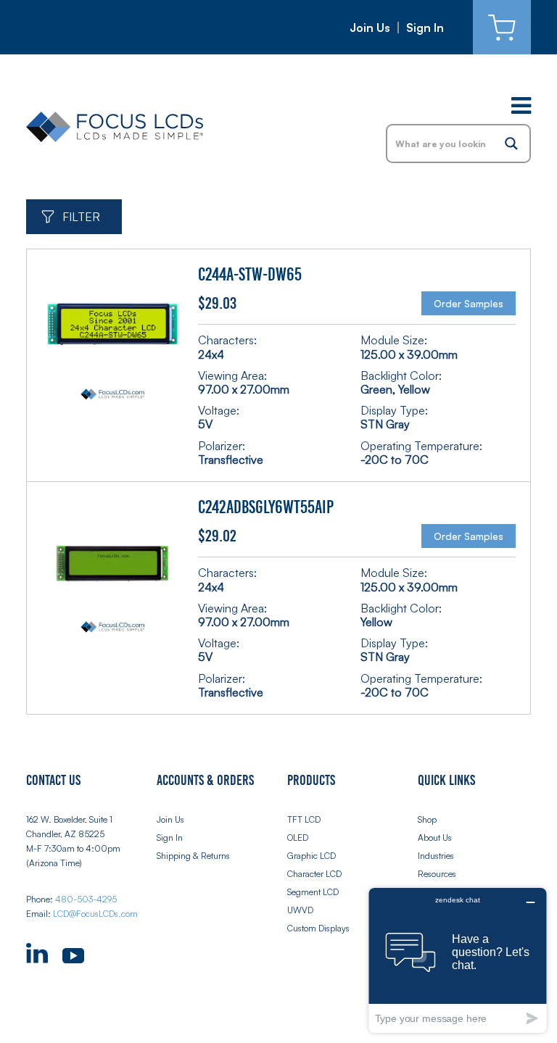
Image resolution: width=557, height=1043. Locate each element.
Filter (81, 216)
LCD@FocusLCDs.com (95, 913)
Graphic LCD (311, 855)
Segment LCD (313, 891)
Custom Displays (318, 928)
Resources (437, 873)
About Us (435, 837)
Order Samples (468, 303)
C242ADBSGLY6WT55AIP (266, 507)
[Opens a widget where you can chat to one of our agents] (457, 960)
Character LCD (314, 873)
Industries (436, 855)
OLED (297, 837)
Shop (427, 819)
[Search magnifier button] (511, 143)
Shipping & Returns (193, 855)
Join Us (370, 27)
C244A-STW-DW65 (250, 275)
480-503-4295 (86, 899)
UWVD (300, 910)
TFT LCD (304, 819)
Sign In (425, 27)
